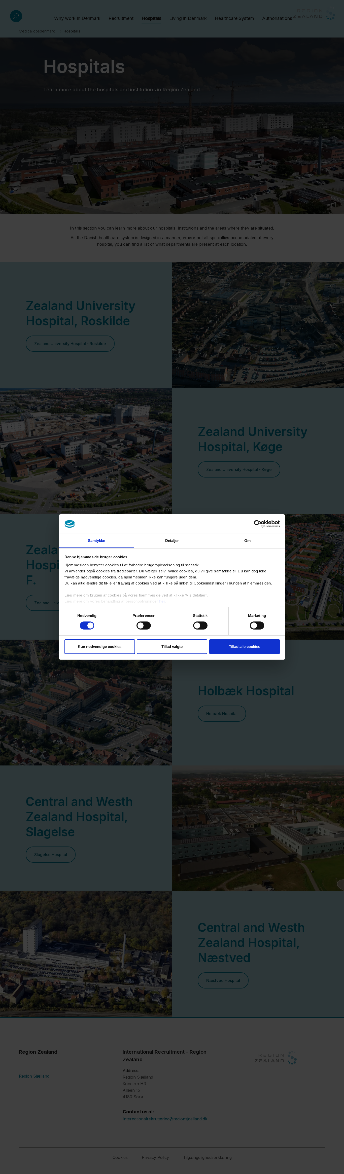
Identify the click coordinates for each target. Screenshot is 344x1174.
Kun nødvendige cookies (99, 646)
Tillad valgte (172, 646)
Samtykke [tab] (96, 540)
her (162, 601)
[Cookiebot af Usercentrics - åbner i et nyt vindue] (258, 524)
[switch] (143, 625)
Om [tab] (247, 540)
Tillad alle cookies (244, 646)
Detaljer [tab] (172, 540)
